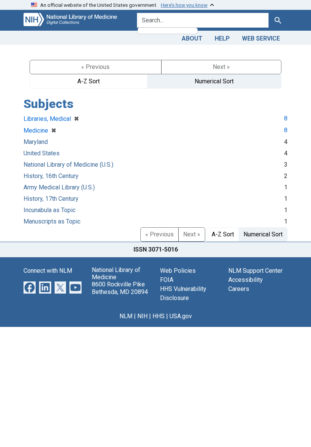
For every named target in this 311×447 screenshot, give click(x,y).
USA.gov (181, 316)
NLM (125, 316)
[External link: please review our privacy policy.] (30, 287)
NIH (142, 316)
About (192, 38)
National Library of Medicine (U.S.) (68, 164)
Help (222, 38)
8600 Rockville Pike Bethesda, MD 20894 (120, 288)
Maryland (36, 141)
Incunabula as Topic (49, 210)
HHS (158, 316)
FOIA (166, 279)
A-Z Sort (88, 81)
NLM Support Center (255, 270)
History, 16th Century (51, 176)
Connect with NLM (48, 270)
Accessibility (245, 279)
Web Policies (178, 270)
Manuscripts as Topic (52, 221)
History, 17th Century (51, 198)
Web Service (261, 38)
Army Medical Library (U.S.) (59, 187)
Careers (238, 288)
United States (42, 153)
